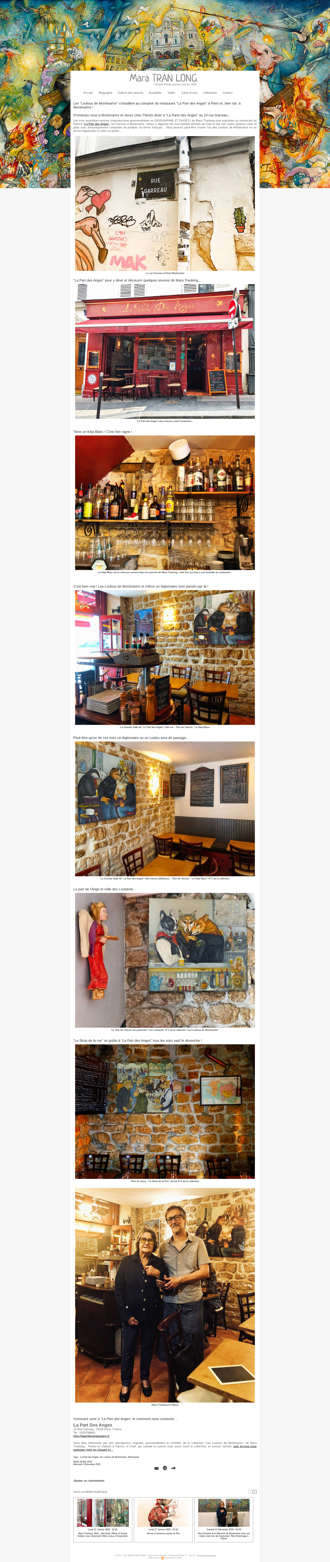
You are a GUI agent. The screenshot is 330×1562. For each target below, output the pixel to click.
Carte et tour (189, 92)
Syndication (169, 1558)
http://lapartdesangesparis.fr (91, 1436)
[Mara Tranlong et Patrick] (165, 1189)
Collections (210, 92)
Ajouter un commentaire (89, 1480)
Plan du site (154, 1558)
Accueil (88, 92)
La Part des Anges (89, 1457)
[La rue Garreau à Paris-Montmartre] (165, 137)
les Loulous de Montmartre (113, 1457)
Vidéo (171, 92)
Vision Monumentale (206, 1555)
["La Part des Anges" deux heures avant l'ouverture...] (165, 285)
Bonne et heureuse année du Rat (163, 1533)
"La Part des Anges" (96, 124)
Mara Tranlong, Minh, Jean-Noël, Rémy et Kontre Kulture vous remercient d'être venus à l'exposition (103, 1534)
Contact (228, 92)
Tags (179, 1558)
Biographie (105, 92)
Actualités (155, 92)
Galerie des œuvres (130, 92)
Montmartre (133, 1457)
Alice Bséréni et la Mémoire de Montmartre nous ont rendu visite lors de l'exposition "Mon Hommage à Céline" (224, 1536)
